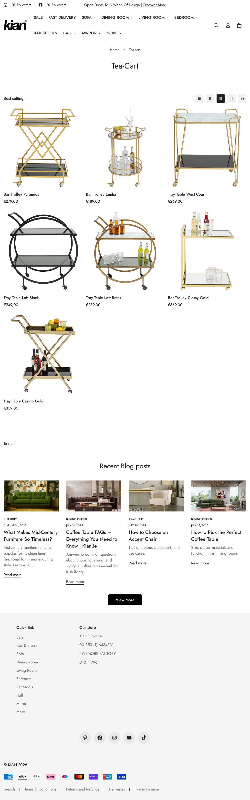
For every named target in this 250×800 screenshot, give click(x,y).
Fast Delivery (62, 17)
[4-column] (231, 98)
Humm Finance (147, 789)
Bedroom (184, 17)
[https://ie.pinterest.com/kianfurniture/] (85, 738)
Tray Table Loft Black (21, 297)
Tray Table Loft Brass (103, 297)
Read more (12, 575)
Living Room (151, 17)
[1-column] (199, 98)
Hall (67, 33)
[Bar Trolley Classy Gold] (207, 251)
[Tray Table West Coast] (207, 148)
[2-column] (210, 98)
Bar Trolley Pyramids (21, 194)
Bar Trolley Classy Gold (188, 297)
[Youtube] (129, 738)
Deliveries (117, 789)
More (111, 33)
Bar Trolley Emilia (101, 194)
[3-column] (221, 98)
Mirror (89, 33)
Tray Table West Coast (187, 194)
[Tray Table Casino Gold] (43, 354)
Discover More (154, 5)
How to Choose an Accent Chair (148, 536)
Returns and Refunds (82, 789)
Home (114, 49)
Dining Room (115, 17)
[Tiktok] (144, 738)
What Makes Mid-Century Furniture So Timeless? (31, 536)
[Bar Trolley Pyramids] (43, 148)
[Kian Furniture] (15, 25)
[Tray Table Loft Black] (43, 251)
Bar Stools (45, 33)
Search (9, 789)
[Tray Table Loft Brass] (125, 251)
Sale (38, 17)
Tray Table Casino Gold (23, 401)
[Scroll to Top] (240, 773)
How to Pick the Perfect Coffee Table (216, 536)
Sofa (87, 17)
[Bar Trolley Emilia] (125, 148)
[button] (239, 25)
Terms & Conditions (40, 789)
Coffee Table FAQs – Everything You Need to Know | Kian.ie (91, 539)
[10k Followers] (100, 738)
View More (125, 600)
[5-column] (242, 98)
